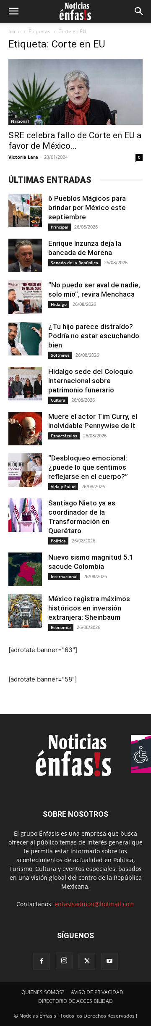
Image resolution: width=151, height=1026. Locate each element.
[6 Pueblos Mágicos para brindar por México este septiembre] (25, 210)
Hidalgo (59, 304)
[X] (86, 961)
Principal (59, 227)
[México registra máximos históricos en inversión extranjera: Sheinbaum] (25, 611)
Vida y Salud (63, 486)
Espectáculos (64, 436)
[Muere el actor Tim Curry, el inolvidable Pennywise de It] (25, 428)
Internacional (64, 576)
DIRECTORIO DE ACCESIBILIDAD (75, 1001)
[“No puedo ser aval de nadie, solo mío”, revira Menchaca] (25, 297)
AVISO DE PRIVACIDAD (97, 992)
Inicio (14, 31)
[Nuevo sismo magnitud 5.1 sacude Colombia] (25, 569)
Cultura (58, 400)
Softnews (60, 355)
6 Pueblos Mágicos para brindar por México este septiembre (87, 207)
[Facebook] (41, 961)
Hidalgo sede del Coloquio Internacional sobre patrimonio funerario (90, 380)
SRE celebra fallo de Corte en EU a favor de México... (74, 140)
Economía (61, 627)
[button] (13, 11)
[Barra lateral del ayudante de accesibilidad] (141, 745)
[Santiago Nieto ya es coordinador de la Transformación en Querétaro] (25, 515)
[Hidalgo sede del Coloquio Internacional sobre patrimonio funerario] (25, 383)
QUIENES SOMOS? (42, 992)
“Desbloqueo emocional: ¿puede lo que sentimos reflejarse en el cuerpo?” (88, 467)
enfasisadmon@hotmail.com (95, 904)
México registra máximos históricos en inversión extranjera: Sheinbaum (89, 608)
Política (58, 541)
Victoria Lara (23, 157)
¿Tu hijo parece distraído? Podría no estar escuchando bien (93, 335)
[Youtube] (109, 961)
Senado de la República (74, 263)
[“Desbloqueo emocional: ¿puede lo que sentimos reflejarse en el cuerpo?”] (25, 470)
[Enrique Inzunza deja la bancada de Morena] (25, 255)
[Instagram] (64, 960)
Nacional (20, 121)
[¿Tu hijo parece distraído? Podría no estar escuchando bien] (25, 338)
